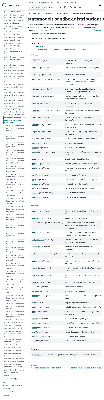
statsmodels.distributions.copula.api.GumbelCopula (14, 33)
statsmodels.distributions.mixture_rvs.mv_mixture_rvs (14, 107)
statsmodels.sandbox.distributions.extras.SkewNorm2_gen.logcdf (15, 192)
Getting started (43, 3)
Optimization (7, 389)
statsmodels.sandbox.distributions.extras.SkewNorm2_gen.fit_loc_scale (15, 160)
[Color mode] (66, 7)
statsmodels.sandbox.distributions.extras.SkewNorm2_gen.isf (15, 184)
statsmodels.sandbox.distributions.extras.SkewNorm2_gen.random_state (15, 314)
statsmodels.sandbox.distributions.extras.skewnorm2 (14, 327)
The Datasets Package (10, 392)
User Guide (55, 3)
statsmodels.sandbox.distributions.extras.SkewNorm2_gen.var (15, 306)
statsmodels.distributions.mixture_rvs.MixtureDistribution (14, 95)
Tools (4, 382)
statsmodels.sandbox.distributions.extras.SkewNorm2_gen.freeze (15, 168)
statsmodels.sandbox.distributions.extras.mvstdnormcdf (14, 360)
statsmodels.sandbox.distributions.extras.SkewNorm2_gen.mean (15, 217)
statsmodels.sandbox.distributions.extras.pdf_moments (14, 346)
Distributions (47, 13)
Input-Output (10, 379)
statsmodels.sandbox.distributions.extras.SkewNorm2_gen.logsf (15, 209)
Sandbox (6, 395)
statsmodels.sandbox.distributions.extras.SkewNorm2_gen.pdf (15, 249)
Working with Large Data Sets (13, 385)
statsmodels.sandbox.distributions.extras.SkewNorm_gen (14, 113)
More (72, 3)
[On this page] (100, 5)
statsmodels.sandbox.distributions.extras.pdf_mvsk (14, 340)
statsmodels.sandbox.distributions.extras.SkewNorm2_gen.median (15, 225)
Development (54, 7)
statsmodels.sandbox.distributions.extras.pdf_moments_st (14, 333)
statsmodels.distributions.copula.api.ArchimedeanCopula (14, 16)
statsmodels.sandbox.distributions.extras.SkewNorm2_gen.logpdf (15, 201)
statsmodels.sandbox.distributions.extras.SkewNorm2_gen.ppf (15, 257)
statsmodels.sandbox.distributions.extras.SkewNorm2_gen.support (15, 298)
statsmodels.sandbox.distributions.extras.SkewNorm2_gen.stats (15, 281)
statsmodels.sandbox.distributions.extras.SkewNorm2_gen (12, 120)
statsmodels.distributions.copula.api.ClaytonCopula (14, 27)
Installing (32, 3)
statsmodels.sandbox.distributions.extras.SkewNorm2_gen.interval (15, 176)
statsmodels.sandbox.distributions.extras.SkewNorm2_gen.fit (15, 152)
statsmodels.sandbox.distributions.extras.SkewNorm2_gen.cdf (15, 128)
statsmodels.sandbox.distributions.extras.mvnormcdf (14, 365)
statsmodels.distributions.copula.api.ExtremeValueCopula (14, 51)
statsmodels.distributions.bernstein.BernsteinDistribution (14, 72)
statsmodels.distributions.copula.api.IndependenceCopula (14, 59)
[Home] (29, 13)
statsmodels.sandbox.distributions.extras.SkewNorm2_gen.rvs (15, 265)
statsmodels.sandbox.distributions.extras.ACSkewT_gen (14, 321)
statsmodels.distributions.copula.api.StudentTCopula (14, 44)
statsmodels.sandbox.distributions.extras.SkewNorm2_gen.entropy (15, 136)
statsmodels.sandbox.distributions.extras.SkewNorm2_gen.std (15, 289)
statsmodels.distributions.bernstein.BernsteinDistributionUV (14, 78)
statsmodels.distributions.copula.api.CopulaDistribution (14, 10)
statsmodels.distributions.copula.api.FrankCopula (14, 22)
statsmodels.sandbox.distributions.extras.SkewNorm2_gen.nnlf (15, 241)
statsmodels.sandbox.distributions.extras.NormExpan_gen (14, 353)
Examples (64, 3)
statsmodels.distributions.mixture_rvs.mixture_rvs (14, 102)
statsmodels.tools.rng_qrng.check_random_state (14, 371)
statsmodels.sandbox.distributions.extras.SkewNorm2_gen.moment (15, 233)
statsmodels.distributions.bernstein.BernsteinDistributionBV (14, 87)
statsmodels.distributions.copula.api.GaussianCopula (14, 39)
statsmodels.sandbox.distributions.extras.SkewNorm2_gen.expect (15, 144)
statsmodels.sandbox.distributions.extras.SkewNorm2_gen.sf (15, 273)
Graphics (6, 376)
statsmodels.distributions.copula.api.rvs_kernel (14, 66)
